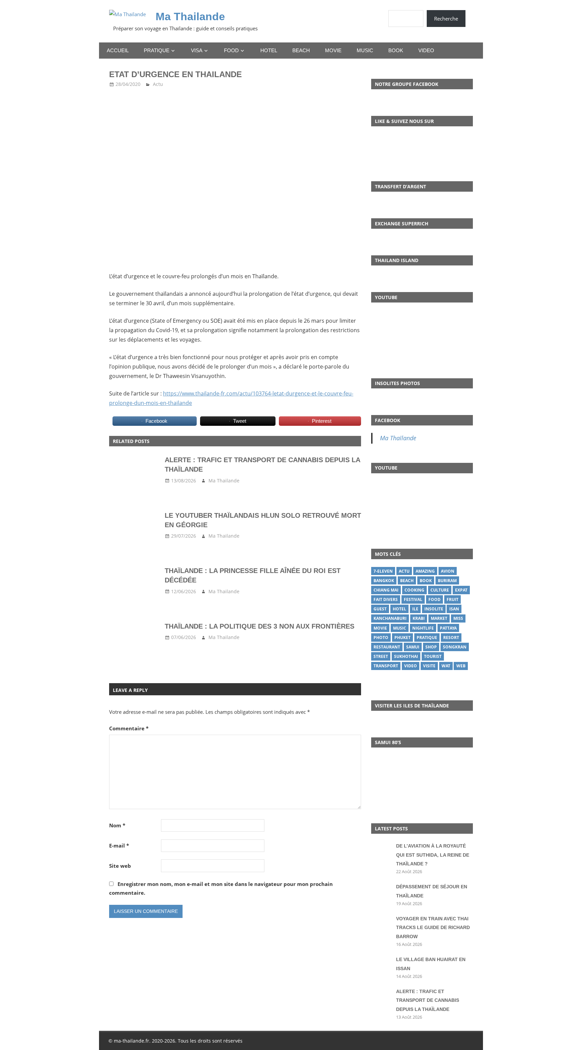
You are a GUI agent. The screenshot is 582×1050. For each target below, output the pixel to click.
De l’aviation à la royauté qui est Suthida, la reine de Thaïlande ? (432, 854)
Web (460, 666)
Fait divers (386, 599)
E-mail (119, 845)
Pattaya (448, 628)
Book (395, 50)
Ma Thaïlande (398, 438)
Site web (120, 865)
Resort (451, 637)
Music (365, 50)
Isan (454, 609)
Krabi (419, 618)
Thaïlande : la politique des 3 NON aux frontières (259, 626)
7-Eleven (383, 571)
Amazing (425, 571)
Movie (333, 50)
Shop (431, 647)
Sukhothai (406, 656)
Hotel (268, 50)
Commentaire (129, 728)
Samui (412, 647)
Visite (429, 666)
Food (231, 50)
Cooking (414, 590)
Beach (301, 50)
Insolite (433, 609)
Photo (381, 637)
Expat (461, 590)
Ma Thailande (190, 16)
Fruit (452, 599)
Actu (158, 84)
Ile (415, 609)
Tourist (433, 656)
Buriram (447, 580)
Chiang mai (386, 590)
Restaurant (387, 647)
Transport (386, 666)
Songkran (454, 647)
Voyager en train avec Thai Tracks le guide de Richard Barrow (433, 927)
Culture (439, 590)
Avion (447, 571)
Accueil (118, 50)
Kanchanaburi (390, 618)
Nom (117, 825)
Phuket (402, 637)
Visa (196, 50)
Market (439, 618)
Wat (446, 666)
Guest (380, 609)
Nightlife (423, 628)
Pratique (156, 50)
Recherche (446, 18)
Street (381, 656)
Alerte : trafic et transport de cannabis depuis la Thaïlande (427, 1000)
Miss (458, 618)
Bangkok (384, 580)
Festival (413, 599)
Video (426, 50)
